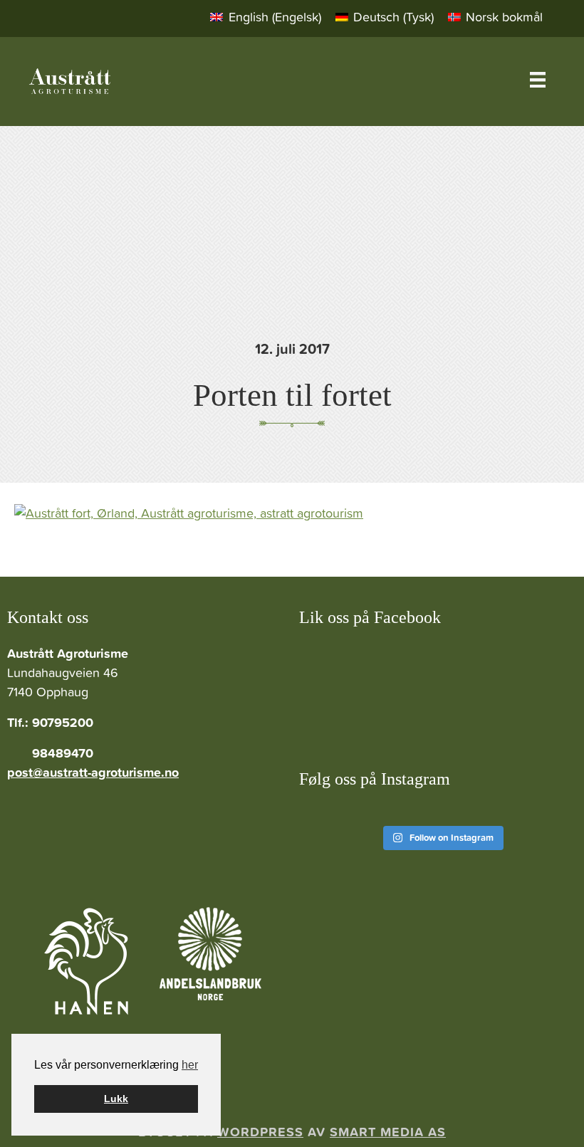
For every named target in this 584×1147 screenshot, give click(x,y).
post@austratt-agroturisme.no (93, 772)
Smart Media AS (388, 1131)
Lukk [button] (116, 1098)
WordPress (260, 1131)
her (190, 1065)
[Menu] (538, 80)
